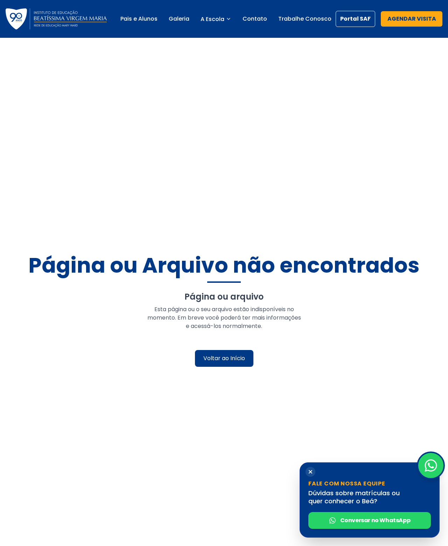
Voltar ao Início (224, 358)
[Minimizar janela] (310, 472)
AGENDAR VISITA (411, 19)
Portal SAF (355, 19)
